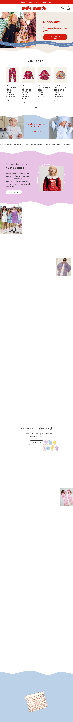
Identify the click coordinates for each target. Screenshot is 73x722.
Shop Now (13, 192)
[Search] (62, 8)
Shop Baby (36, 131)
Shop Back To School (55, 37)
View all (36, 108)
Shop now (36, 443)
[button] (4, 8)
